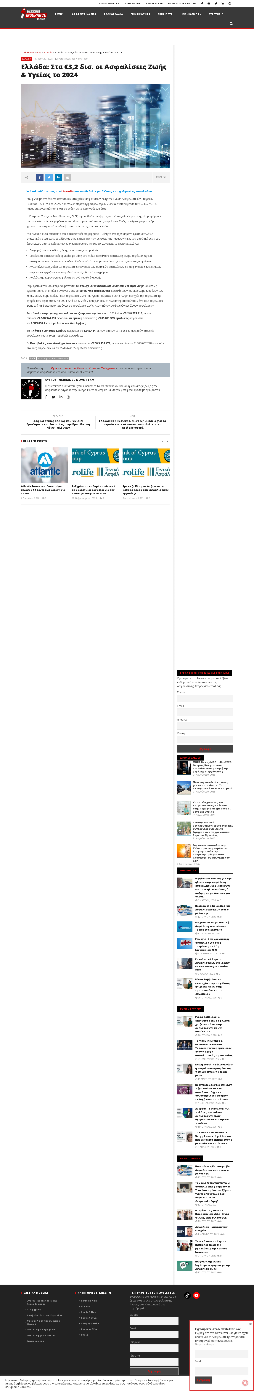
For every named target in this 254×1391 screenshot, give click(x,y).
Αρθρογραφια (113, 14)
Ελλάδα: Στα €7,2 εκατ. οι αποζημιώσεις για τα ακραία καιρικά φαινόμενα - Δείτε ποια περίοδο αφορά (132, 422)
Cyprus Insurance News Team (72, 58)
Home (30, 52)
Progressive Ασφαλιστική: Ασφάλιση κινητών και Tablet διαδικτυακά (212, 926)
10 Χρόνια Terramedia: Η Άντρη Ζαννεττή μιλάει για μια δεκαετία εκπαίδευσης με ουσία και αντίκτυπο (213, 1138)
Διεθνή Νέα (88, 1312)
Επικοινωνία (35, 1340)
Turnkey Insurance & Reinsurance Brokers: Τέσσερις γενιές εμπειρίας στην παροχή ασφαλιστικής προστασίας (214, 1048)
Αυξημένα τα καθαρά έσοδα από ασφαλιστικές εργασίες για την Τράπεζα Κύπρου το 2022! (93, 489)
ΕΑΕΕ (33, 358)
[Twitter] (215, 3)
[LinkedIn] (222, 3)
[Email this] (67, 177)
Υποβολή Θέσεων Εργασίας (45, 1315)
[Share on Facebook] (40, 177)
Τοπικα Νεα (89, 1300)
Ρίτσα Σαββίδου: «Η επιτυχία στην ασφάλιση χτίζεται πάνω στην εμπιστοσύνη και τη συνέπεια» (212, 986)
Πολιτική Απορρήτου (41, 1329)
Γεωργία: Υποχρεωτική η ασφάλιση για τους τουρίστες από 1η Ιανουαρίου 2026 (212, 944)
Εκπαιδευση (166, 14)
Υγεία (85, 1334)
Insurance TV (191, 14)
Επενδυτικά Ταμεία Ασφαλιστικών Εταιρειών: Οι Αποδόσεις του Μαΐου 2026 (212, 965)
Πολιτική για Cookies (41, 1335)
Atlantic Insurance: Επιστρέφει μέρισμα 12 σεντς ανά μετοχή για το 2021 (43, 489)
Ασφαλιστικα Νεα (84, 14)
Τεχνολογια (89, 1317)
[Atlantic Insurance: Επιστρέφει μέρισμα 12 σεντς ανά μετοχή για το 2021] (44, 465)
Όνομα (181, 692)
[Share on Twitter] (49, 177)
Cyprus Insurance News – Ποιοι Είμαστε (43, 1302)
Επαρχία (182, 719)
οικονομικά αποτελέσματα (53, 358)
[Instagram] (229, 3)
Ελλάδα (48, 52)
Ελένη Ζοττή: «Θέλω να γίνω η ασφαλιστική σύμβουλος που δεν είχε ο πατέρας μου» (214, 1070)
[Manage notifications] (245, 1383)
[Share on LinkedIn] (58, 177)
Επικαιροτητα (140, 14)
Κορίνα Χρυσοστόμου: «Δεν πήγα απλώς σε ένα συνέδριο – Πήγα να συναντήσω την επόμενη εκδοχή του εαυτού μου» (213, 1092)
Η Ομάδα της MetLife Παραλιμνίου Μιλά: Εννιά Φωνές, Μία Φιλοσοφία (212, 1214)
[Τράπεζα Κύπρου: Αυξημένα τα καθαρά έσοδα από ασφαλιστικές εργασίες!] (146, 465)
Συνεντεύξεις (90, 1329)
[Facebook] (202, 3)
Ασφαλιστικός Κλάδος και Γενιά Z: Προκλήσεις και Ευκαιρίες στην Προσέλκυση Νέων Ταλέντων (58, 422)
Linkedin (67, 191)
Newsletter (154, 3)
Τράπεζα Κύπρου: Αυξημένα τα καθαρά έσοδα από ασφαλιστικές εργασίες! (146, 489)
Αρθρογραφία (90, 1323)
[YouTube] (208, 3)
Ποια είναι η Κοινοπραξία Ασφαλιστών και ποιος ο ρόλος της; (212, 909)
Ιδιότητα (182, 733)
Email (180, 706)
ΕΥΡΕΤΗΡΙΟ (216, 14)
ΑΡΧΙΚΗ (60, 14)
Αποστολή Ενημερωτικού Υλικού (43, 1322)
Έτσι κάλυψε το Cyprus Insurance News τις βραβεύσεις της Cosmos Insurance (211, 1247)
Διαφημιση (132, 3)
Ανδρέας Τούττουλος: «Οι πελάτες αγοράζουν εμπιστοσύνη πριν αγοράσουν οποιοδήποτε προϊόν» (212, 1116)
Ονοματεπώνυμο (204, 1344)
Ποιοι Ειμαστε (109, 3)
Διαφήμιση (34, 1309)
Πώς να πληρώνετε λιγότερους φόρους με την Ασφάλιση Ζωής (212, 1265)
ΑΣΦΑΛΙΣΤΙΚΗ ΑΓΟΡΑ (182, 3)
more (159, 177)
